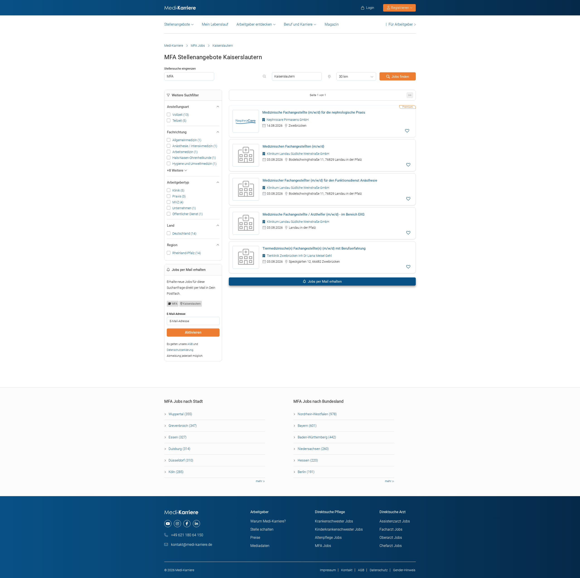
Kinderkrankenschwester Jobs (339, 529)
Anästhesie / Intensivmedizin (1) (194, 146)
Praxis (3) (179, 196)
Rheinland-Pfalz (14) (186, 253)
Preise (255, 537)
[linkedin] (196, 523)
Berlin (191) (306, 472)
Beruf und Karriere (298, 24)
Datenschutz (379, 570)
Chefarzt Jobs (390, 546)
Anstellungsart (178, 107)
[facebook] (187, 523)
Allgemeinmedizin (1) (186, 140)
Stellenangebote (177, 24)
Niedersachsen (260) (313, 449)
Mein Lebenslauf (215, 24)
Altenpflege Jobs (328, 537)
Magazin (332, 24)
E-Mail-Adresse (176, 314)
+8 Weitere (175, 170)
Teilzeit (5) (179, 120)
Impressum (328, 570)
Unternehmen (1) (184, 208)
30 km (343, 77)
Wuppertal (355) (180, 414)
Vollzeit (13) (180, 115)
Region (172, 245)
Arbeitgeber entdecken (254, 24)
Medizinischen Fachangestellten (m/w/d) (293, 146)
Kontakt (347, 570)
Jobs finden (400, 77)
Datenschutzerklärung (180, 350)
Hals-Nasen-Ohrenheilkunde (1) (194, 158)
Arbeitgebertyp (178, 182)
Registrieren (400, 8)
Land (170, 225)
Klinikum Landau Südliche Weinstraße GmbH (297, 153)
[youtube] (168, 523)
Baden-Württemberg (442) (317, 437)
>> (409, 95)
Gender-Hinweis (404, 570)
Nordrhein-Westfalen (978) (317, 414)
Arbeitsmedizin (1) (185, 152)
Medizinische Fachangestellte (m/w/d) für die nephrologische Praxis (313, 112)
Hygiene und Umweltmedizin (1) (194, 163)
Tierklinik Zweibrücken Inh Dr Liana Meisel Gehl (299, 255)
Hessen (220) (308, 460)
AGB (190, 344)
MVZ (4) (178, 202)
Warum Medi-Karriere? (268, 521)
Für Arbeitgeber (401, 24)
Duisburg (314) (179, 449)
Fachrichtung (176, 132)
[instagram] (177, 523)
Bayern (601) (307, 426)
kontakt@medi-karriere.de (191, 544)
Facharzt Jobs (390, 529)
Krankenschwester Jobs (334, 521)
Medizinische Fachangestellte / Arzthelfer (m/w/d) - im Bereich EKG (314, 214)
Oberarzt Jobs (390, 537)
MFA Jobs (198, 45)
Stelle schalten (261, 529)
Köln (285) (176, 472)
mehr (259, 481)
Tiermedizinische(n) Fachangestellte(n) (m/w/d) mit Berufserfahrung (314, 248)
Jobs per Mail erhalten (324, 281)
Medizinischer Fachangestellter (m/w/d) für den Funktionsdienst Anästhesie (320, 180)
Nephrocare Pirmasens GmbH (287, 119)
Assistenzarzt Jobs (394, 521)
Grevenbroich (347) (183, 426)
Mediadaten (259, 546)
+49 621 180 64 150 (186, 535)
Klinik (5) (178, 190)
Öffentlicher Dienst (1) (187, 214)
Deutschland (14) (184, 233)
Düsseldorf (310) (181, 460)
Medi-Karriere (173, 45)
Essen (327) (177, 437)
